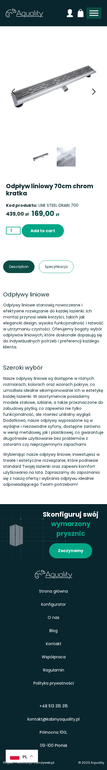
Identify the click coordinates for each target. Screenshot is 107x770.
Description (12, 266)
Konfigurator (53, 604)
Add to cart (43, 231)
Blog (53, 630)
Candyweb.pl (43, 762)
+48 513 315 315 (53, 706)
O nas (53, 617)
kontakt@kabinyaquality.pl (53, 719)
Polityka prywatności (53, 683)
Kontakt (53, 644)
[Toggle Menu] (93, 13)
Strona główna (53, 591)
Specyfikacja (49, 266)
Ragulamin (53, 670)
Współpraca (54, 657)
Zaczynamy (70, 551)
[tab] (19, 266)
